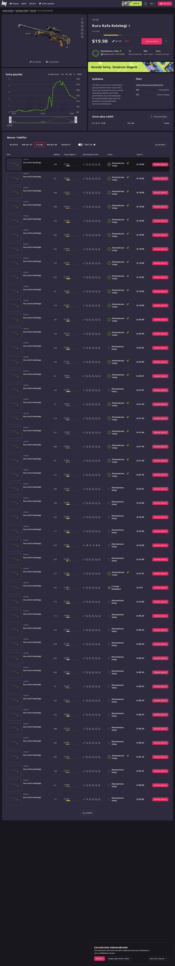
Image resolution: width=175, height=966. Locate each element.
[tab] (14, 144)
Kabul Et (99, 959)
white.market (8, 11)
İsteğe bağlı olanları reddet (118, 959)
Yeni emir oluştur (160, 117)
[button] (152, 3)
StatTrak (88, 144)
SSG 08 (33, 11)
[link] (8, 10)
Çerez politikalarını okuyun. (104, 953)
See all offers (160, 145)
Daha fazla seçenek (156, 959)
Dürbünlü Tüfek (22, 11)
